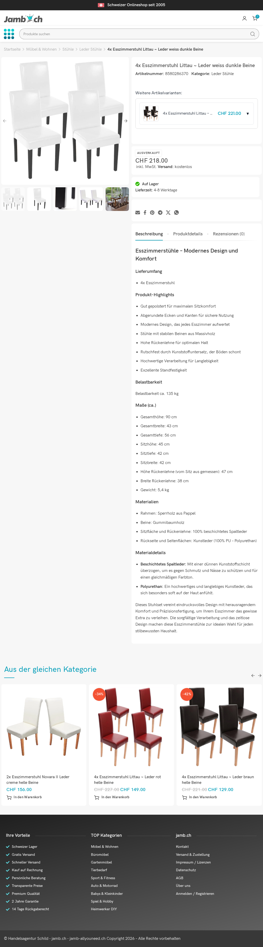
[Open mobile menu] (9, 34)
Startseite (12, 49)
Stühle (68, 49)
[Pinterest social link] (152, 212)
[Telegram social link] (160, 212)
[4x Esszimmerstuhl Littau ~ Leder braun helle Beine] (140, 726)
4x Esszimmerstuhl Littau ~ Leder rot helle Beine (48, 780)
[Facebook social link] (145, 212)
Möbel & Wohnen (41, 49)
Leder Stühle (90, 49)
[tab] (149, 234)
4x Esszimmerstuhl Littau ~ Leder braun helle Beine (139, 780)
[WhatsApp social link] (176, 212)
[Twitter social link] (168, 212)
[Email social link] (138, 212)
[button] (33, 797)
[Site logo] (23, 18)
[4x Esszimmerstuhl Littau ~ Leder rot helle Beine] (52, 726)
